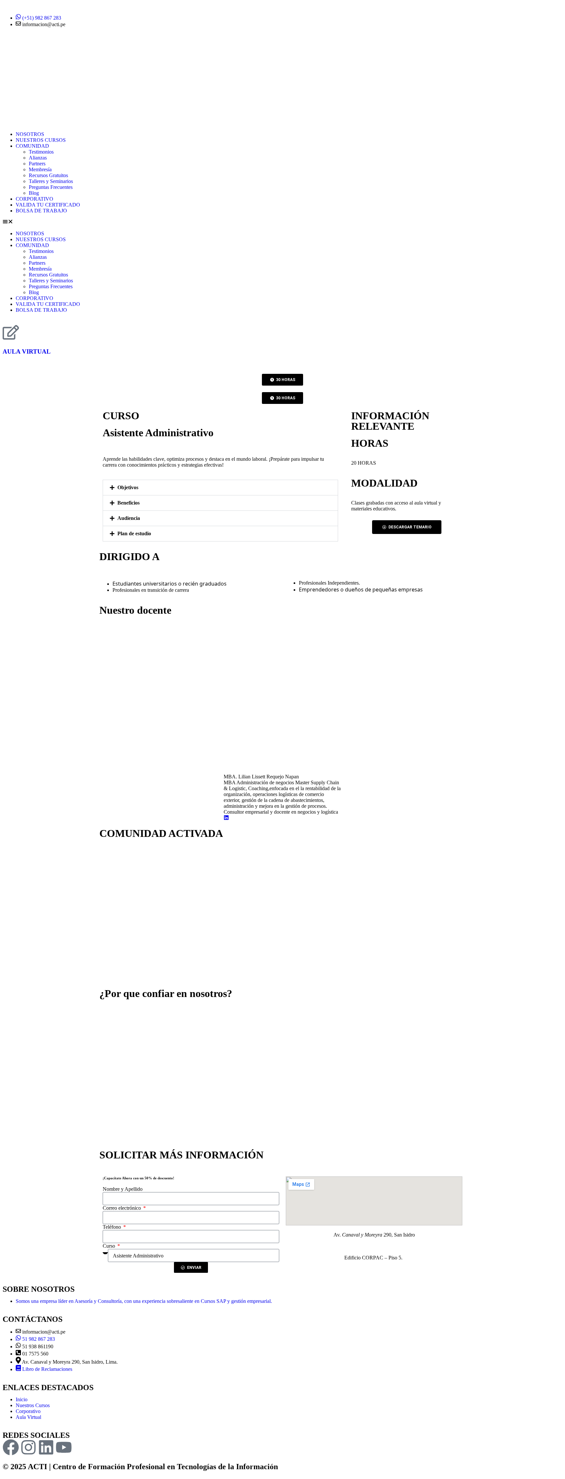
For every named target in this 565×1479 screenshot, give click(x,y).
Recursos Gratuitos (48, 175)
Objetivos (127, 487)
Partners (37, 163)
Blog (34, 193)
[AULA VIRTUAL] (11, 332)
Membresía (40, 169)
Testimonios (41, 152)
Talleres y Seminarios (51, 181)
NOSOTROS (30, 134)
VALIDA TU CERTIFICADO (48, 205)
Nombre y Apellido (123, 1189)
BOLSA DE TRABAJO (41, 210)
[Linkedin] (46, 1447)
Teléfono (112, 1227)
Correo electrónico (122, 1208)
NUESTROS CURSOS (41, 140)
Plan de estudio (134, 533)
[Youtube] (64, 1447)
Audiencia (128, 518)
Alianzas (38, 157)
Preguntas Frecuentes (51, 187)
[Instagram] (28, 1447)
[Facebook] (11, 1447)
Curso (109, 1246)
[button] (282, 222)
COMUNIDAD (32, 146)
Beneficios (128, 503)
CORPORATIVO (34, 199)
